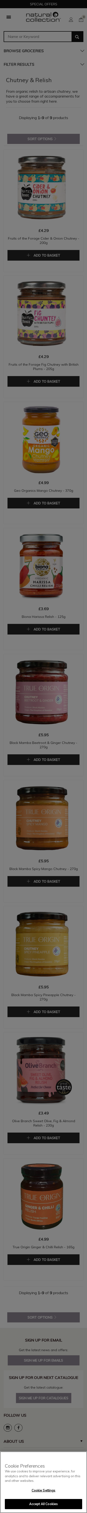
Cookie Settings (44, 1490)
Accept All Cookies (43, 1504)
